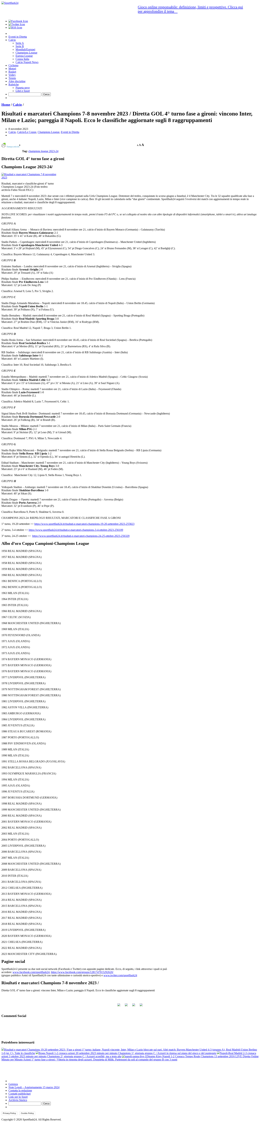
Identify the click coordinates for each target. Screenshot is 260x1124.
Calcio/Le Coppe (26, 132)
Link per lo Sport (18, 1096)
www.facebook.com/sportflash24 (31, 972)
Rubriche (13, 84)
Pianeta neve (23, 87)
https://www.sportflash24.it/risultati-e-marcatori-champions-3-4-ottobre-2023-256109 (76, 529)
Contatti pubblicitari (19, 1093)
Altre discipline (16, 81)
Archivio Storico (17, 1100)
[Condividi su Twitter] (126, 1006)
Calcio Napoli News (27, 62)
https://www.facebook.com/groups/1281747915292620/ (82, 972)
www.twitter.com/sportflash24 (120, 975)
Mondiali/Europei (25, 49)
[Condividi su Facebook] (119, 1006)
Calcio (12, 39)
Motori (12, 68)
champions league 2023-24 (43, 151)
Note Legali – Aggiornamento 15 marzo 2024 (33, 1087)
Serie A (20, 43)
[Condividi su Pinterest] (141, 1006)
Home (5, 104)
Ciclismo (13, 65)
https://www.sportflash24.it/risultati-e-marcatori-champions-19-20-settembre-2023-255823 (84, 523)
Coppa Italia (22, 58)
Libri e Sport (23, 90)
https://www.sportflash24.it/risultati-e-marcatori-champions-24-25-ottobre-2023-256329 (80, 535)
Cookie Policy (27, 1113)
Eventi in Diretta (17, 36)
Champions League (26, 52)
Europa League (24, 55)
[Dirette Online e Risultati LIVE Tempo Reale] (9, 2)
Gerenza (13, 1084)
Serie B (20, 46)
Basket (12, 71)
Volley (12, 74)
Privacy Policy (9, 1113)
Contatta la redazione (20, 1090)
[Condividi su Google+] (134, 1006)
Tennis (12, 78)
